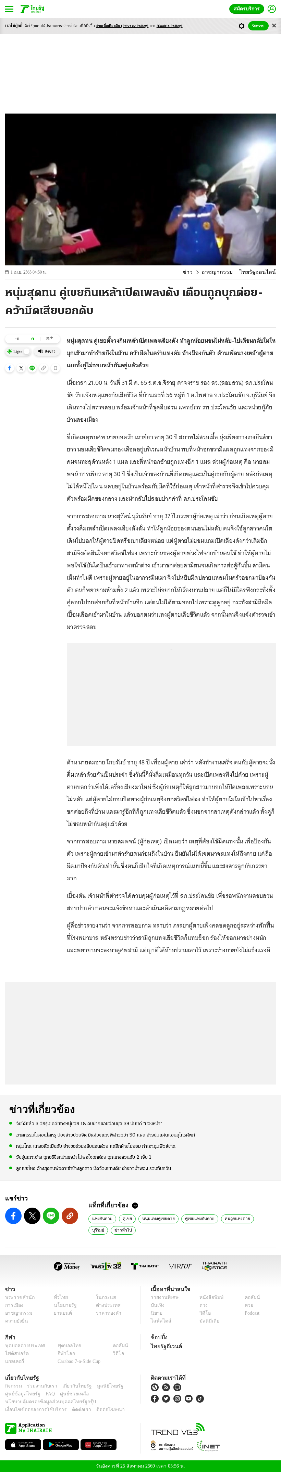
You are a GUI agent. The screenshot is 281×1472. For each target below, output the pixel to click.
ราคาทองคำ (106, 1313)
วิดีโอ (203, 1313)
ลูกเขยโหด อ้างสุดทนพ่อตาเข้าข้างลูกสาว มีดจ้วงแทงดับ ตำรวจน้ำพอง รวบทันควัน (93, 1168)
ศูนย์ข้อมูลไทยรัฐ (20, 1393)
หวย (246, 1305)
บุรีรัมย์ (254, 1218)
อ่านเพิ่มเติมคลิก (122, 26)
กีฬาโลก (61, 1353)
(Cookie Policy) (170, 26)
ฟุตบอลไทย (63, 1345)
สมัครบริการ (248, 8)
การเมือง (13, 1305)
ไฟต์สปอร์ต (15, 1353)
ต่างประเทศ (106, 1305)
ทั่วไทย (58, 1297)
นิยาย (156, 1313)
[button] (9, 368)
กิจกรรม (13, 1386)
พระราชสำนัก (17, 1297)
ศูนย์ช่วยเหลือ (68, 1393)
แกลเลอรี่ (14, 1361)
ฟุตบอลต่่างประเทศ (22, 1345)
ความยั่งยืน (15, 1321)
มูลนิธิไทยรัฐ (102, 1386)
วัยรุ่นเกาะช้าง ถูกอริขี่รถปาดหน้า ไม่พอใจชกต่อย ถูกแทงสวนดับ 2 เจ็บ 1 (83, 1157)
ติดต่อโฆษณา (99, 1409)
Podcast (250, 1313)
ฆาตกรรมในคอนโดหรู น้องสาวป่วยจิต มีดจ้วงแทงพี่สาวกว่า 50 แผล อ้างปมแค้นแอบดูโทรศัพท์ (105, 1135)
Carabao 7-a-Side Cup (77, 1361)
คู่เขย (125, 1218)
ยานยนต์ (60, 1313)
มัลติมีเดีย (207, 1321)
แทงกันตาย (101, 1218)
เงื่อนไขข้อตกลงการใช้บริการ (32, 1409)
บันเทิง (157, 1305)
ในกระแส (103, 1297)
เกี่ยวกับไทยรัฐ (72, 1386)
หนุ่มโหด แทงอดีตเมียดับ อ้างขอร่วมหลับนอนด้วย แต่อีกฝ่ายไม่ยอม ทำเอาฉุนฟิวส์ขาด (95, 1145)
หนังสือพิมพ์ (209, 1297)
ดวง (202, 1305)
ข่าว (197, 272)
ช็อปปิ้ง (158, 1337)
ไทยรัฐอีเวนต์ (165, 1346)
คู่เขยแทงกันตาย (191, 1218)
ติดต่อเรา (72, 1409)
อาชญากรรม (224, 272)
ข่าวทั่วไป (99, 1230)
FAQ (45, 1393)
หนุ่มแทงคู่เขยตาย (153, 1218)
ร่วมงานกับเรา (39, 1386)
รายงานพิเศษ (163, 1297)
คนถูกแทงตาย (226, 1218)
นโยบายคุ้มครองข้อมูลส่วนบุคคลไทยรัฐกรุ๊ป (45, 1401)
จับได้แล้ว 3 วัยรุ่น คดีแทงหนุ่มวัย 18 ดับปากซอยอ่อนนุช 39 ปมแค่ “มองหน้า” (89, 1123)
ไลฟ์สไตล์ (159, 1321)
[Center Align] (274, 25)
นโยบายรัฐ (62, 1305)
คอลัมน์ (249, 1297)
